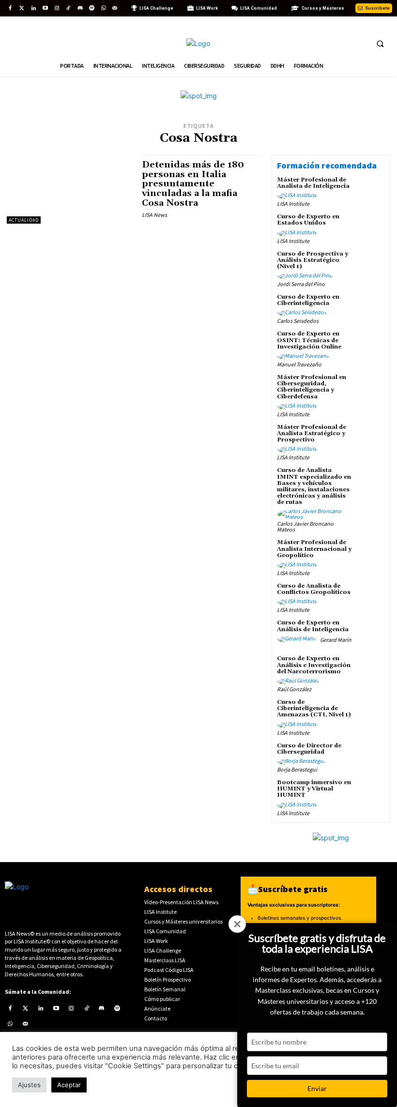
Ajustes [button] (29, 1085)
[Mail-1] (114, 8)
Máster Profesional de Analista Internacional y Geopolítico (314, 549)
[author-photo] (298, 196)
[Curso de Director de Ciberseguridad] (371, 757)
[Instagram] (56, 8)
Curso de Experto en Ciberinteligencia (308, 300)
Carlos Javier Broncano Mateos (305, 526)
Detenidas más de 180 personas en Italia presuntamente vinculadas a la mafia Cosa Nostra (193, 184)
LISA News (154, 214)
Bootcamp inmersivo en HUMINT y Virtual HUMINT (314, 789)
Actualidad (24, 220)
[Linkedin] (33, 8)
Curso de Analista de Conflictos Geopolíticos (314, 589)
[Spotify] (91, 8)
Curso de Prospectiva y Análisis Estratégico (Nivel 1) (312, 260)
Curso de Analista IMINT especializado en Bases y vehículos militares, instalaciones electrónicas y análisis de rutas (314, 486)
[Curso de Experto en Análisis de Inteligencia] (371, 634)
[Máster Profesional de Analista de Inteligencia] (371, 191)
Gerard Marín (335, 639)
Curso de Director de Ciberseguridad (309, 749)
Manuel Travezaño (299, 364)
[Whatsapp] (103, 8)
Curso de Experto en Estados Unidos (308, 220)
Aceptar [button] (69, 1085)
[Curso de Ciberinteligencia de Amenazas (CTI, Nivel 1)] (371, 713)
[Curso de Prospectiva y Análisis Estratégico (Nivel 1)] (371, 265)
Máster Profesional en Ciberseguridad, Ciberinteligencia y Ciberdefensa (311, 387)
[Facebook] (10, 8)
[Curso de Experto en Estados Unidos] (371, 227)
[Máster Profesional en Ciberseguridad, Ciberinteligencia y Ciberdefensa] (371, 388)
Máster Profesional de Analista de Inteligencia (313, 183)
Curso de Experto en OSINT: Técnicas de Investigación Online (309, 340)
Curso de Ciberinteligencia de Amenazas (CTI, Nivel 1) (314, 708)
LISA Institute (293, 203)
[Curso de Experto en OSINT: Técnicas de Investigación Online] (371, 345)
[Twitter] (21, 8)
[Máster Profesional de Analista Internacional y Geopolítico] (371, 553)
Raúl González (294, 689)
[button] (380, 43)
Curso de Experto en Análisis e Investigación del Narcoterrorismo (314, 665)
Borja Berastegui (297, 769)
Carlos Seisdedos (298, 320)
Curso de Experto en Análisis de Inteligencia (313, 626)
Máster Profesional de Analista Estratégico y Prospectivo (311, 433)
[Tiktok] (68, 8)
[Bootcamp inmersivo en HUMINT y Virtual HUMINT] (371, 793)
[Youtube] (45, 8)
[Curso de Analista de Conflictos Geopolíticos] (371, 597)
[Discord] (80, 8)
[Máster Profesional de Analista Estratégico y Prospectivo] (371, 438)
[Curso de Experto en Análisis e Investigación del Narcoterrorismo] (371, 669)
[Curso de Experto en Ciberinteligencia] (371, 308)
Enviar (317, 1088)
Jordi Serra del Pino (301, 284)
